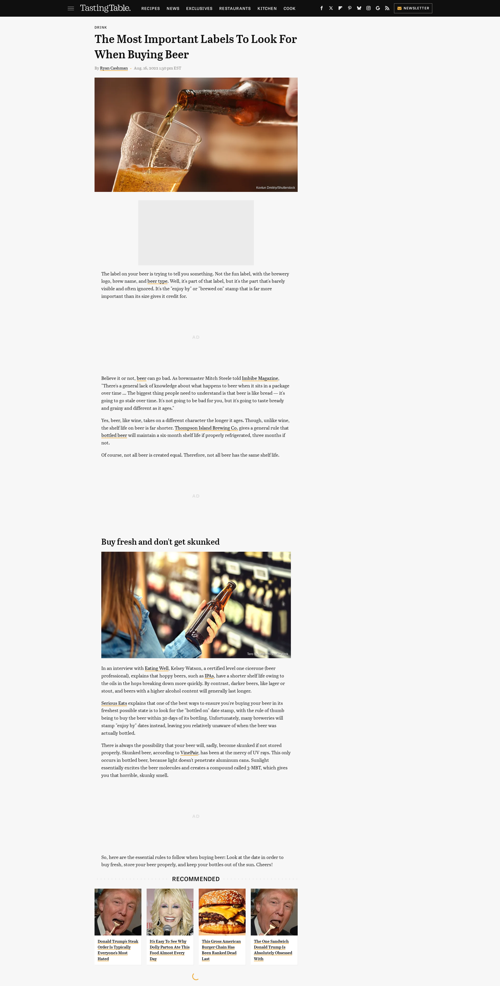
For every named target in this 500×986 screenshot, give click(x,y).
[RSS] (387, 9)
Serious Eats (114, 703)
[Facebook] (321, 9)
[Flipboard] (340, 9)
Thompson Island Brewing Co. (206, 427)
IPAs (209, 675)
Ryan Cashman (114, 68)
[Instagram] (368, 9)
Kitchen (267, 8)
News (173, 8)
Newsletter (416, 7)
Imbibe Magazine (260, 378)
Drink (101, 27)
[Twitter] (331, 9)
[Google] (377, 9)
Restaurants (235, 8)
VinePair (189, 752)
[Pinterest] (349, 9)
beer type (157, 281)
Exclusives (199, 8)
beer (141, 378)
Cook (290, 8)
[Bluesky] (359, 9)
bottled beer (114, 435)
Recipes (150, 8)
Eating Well (156, 668)
